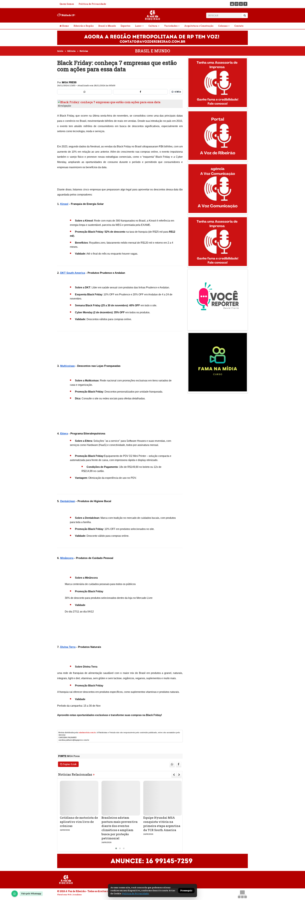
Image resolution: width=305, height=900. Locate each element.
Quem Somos (67, 3)
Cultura (152, 25)
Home (65, 25)
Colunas (222, 25)
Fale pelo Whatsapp (31, 893)
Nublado (67, 15)
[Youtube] (232, 4)
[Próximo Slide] (179, 774)
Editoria (71, 51)
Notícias (84, 51)
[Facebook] (245, 4)
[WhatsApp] (14, 893)
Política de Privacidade (92, 3)
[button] (116, 848)
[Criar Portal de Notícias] (242, 894)
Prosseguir (186, 890)
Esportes (125, 25)
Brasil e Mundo (107, 25)
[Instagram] (236, 4)
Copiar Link (69, 764)
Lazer (138, 25)
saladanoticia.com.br (87, 732)
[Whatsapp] (241, 4)
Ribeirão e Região (84, 25)
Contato (238, 25)
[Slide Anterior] (173, 774)
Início (60, 51)
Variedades (170, 25)
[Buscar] (245, 15)
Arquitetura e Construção (198, 25)
